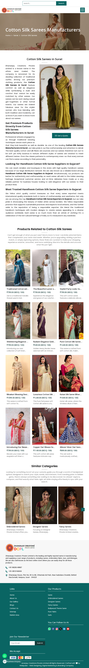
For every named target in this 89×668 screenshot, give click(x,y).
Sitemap (13, 612)
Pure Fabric (52, 612)
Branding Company (66, 665)
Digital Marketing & (49, 665)
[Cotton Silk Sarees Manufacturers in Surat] (61, 97)
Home (8, 35)
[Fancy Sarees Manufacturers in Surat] (70, 505)
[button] (83, 509)
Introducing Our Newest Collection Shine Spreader (18, 447)
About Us (13, 598)
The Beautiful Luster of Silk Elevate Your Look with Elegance (44, 289)
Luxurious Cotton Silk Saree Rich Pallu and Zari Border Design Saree (44, 394)
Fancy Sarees (65, 526)
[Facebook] (53, 629)
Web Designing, (35, 665)
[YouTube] (68, 629)
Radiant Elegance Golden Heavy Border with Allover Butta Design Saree (44, 341)
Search (61, 3)
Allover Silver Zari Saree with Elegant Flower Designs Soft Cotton (71, 447)
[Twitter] (60, 629)
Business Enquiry (14, 661)
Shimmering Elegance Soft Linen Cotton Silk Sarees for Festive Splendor (18, 341)
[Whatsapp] (49, 629)
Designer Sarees (40, 526)
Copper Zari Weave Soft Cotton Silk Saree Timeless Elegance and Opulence (44, 447)
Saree (15, 35)
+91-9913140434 (15, 571)
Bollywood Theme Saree (57, 608)
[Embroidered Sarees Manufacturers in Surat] (18, 505)
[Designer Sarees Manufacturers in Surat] (44, 505)
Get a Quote (63, 135)
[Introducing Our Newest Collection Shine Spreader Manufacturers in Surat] (18, 426)
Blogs (12, 605)
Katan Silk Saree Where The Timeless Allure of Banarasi (71, 394)
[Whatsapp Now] (4, 656)
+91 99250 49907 (15, 567)
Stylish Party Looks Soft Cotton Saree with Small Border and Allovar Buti (71, 289)
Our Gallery (14, 601)
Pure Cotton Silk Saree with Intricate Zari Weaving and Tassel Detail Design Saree (71, 341)
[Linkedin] (64, 629)
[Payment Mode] (20, 658)
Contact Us (14, 608)
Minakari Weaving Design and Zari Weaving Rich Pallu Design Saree (18, 394)
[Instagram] (56, 629)
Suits (50, 615)
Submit (40, 643)
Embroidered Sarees (16, 526)
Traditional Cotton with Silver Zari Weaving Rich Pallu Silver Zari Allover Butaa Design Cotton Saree (18, 289)
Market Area (14, 615)
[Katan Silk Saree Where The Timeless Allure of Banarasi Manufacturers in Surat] (71, 373)
